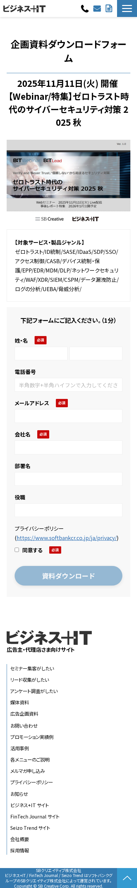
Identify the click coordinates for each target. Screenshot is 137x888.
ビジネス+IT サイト (29, 804)
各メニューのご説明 (30, 759)
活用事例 (19, 748)
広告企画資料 (24, 713)
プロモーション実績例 (32, 736)
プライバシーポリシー (31, 782)
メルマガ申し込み (27, 770)
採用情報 (19, 850)
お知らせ (19, 793)
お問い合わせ (98, 8)
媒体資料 (19, 702)
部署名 (23, 466)
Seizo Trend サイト (30, 827)
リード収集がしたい (29, 679)
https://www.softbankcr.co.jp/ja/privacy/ (67, 538)
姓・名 (21, 340)
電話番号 (25, 372)
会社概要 (19, 838)
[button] (127, 8)
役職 (20, 497)
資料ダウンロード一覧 (109, 8)
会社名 (23, 434)
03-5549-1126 (85, 8)
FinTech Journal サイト (35, 816)
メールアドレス (32, 403)
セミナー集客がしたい (32, 668)
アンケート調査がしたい (34, 690)
